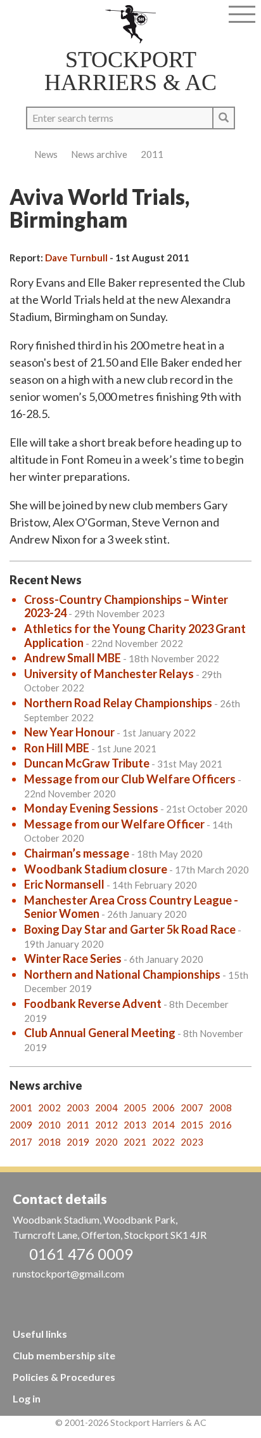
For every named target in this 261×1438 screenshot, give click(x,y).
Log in (27, 1398)
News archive (99, 154)
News (46, 154)
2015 (192, 1124)
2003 (78, 1107)
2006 (163, 1107)
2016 (220, 1124)
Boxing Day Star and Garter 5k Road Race (130, 929)
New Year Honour (69, 732)
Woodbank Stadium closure (95, 869)
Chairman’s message (76, 853)
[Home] (130, 24)
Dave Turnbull (76, 257)
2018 (49, 1141)
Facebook (16, 17)
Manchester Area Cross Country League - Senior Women (131, 907)
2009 (21, 1124)
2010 (49, 1124)
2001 (21, 1107)
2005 (135, 1107)
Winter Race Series (73, 958)
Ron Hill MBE (56, 748)
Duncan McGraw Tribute (87, 763)
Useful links (40, 1334)
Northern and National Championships (122, 974)
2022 (163, 1141)
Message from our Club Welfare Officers (130, 779)
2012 (106, 1124)
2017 (21, 1141)
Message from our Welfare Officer (114, 824)
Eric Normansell (64, 884)
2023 (192, 1141)
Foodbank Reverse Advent (93, 1003)
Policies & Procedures (64, 1377)
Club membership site (64, 1355)
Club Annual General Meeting (99, 1033)
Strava (36, 17)
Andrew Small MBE (72, 658)
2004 (106, 1107)
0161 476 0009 (81, 1254)
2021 (135, 1141)
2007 (192, 1107)
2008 (220, 1107)
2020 (106, 1141)
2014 (163, 1124)
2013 (135, 1124)
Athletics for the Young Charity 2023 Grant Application (135, 636)
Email (55, 17)
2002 (49, 1107)
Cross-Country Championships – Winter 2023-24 (126, 606)
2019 (78, 1141)
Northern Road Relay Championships (118, 703)
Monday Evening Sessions (91, 808)
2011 (152, 154)
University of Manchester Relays (109, 674)
